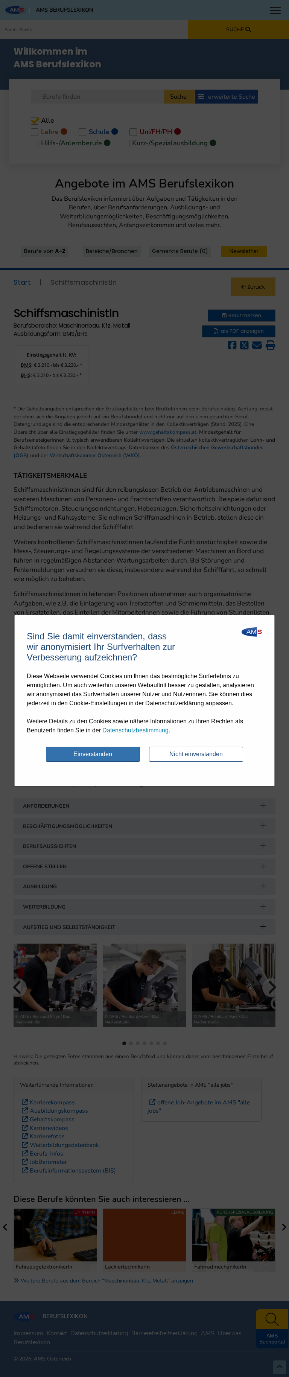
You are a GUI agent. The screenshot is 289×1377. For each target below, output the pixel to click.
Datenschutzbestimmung (135, 730)
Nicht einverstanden (196, 754)
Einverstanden (92, 754)
